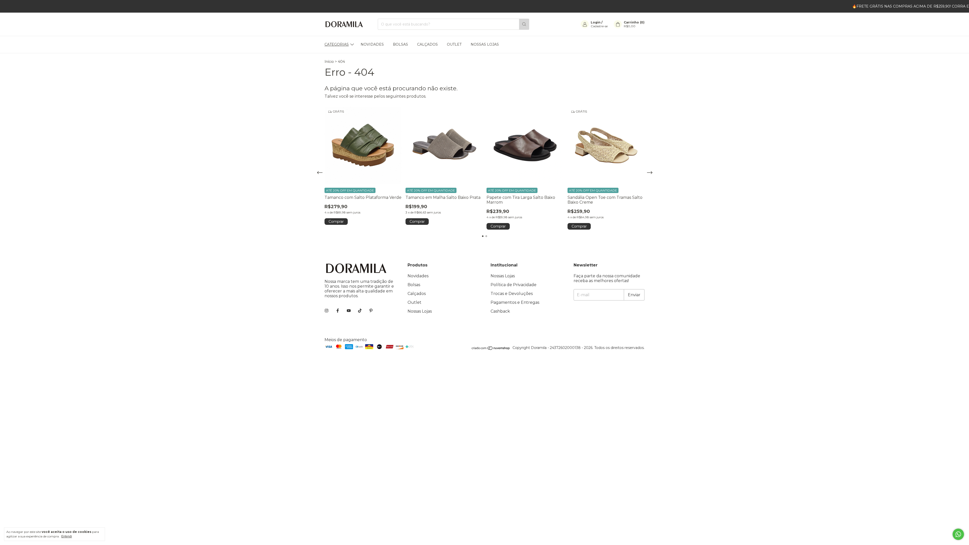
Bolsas (400, 44)
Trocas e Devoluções (512, 293)
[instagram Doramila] (327, 310)
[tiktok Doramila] (360, 310)
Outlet (454, 44)
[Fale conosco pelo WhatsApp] (958, 534)
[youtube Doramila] (349, 310)
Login (596, 22)
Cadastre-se (599, 26)
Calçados (427, 44)
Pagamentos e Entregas (515, 302)
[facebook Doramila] (338, 310)
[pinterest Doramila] (371, 310)
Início (329, 61)
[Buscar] (524, 24)
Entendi (66, 536)
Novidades (372, 44)
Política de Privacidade (513, 284)
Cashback (500, 311)
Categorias (337, 44)
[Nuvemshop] (490, 349)
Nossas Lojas (485, 44)
